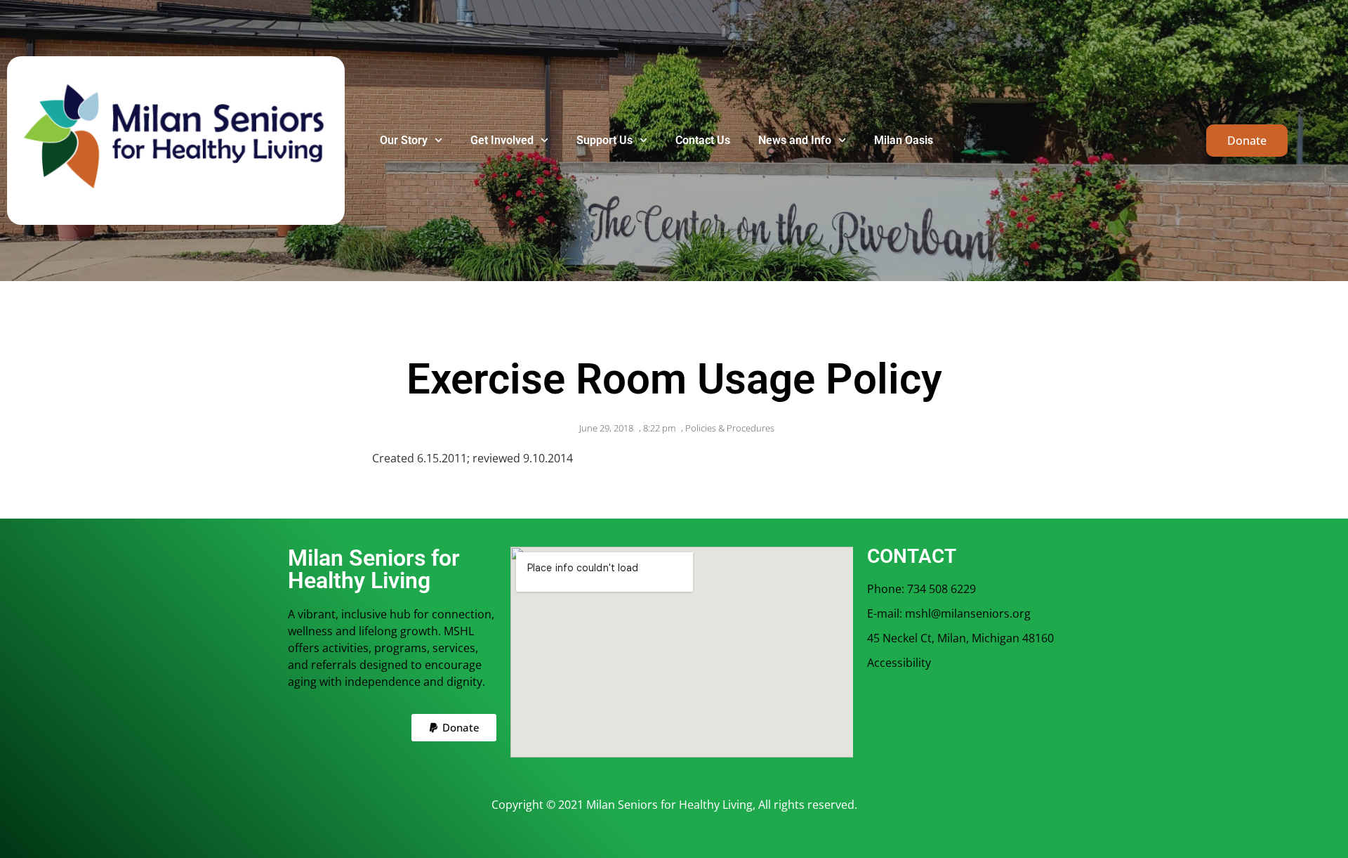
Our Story (404, 140)
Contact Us (702, 140)
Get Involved (502, 140)
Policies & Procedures (729, 428)
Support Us (604, 140)
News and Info (794, 140)
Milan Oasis (903, 140)
